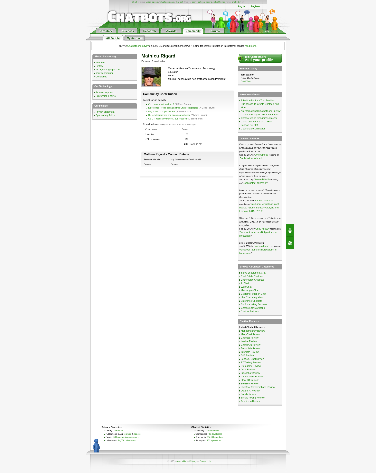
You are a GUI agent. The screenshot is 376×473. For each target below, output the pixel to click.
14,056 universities (127, 440)
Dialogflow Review (251, 366)
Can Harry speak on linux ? (161, 104)
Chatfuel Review (249, 338)
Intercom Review (250, 352)
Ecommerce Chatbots (252, 279)
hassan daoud (261, 246)
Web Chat (246, 286)
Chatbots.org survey (138, 46)
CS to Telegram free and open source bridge (169, 115)
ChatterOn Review (250, 345)
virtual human (219, 2)
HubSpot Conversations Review (258, 387)
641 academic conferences (126, 437)
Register (255, 6)
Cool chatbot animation (253, 128)
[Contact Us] (290, 243)
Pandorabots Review (252, 376)
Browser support (104, 92)
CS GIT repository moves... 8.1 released (167, 119)
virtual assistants (166, 2)
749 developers (214, 434)
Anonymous (261, 154)
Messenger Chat (249, 290)
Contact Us (205, 461)
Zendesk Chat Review (252, 359)
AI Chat (245, 283)
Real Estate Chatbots (252, 276)
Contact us (101, 76)
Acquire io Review (250, 401)
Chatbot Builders (250, 311)
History (99, 66)
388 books (118, 430)
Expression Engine (106, 96)
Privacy (193, 461)
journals (127, 434)
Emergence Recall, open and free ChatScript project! (173, 108)
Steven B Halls (262, 179)
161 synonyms (214, 440)
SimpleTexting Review (253, 397)
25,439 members (215, 437)
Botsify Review (249, 394)
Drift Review (247, 355)
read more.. (251, 46)
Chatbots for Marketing (253, 308)
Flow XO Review (249, 380)
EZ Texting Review (251, 362)
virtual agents (152, 2)
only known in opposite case (161, 111)
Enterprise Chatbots (251, 301)
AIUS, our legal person (108, 69)
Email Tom (245, 81)
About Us (181, 461)
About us (100, 62)
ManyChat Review (250, 334)
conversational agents (202, 2)
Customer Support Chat (253, 294)
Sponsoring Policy (105, 115)
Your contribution (105, 73)
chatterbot (236, 2)
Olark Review (248, 369)
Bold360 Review (249, 383)
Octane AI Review (250, 390)
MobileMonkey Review (253, 330)
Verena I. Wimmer (263, 200)
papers (137, 434)
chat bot (179, 2)
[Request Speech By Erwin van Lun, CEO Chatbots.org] (290, 230)
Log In (241, 6)
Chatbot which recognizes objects (259, 118)
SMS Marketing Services (254, 304)
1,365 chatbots (212, 430)
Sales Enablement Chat (253, 272)
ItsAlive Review (249, 341)
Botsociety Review (250, 348)
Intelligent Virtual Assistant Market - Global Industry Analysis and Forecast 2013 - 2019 (259, 208)
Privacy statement (105, 111)
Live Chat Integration (252, 297)
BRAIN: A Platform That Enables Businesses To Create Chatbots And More (260, 104)
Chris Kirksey (262, 228)
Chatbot (135, 2)
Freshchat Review (250, 373)
